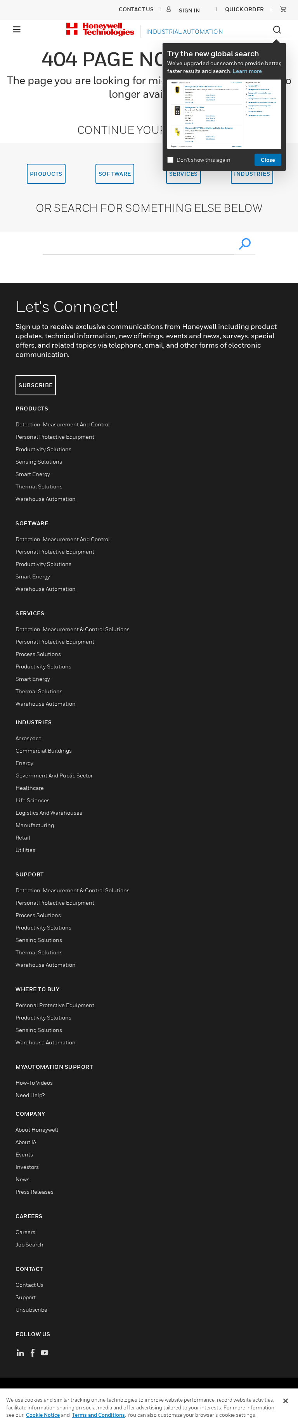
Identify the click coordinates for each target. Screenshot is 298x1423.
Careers (25, 1232)
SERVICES (183, 173)
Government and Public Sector (54, 775)
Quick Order (244, 9)
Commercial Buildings (44, 750)
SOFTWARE (115, 173)
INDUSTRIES (252, 173)
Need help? (30, 1095)
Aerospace (29, 738)
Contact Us (29, 1284)
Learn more (247, 71)
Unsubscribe (31, 1309)
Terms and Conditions (98, 1415)
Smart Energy (33, 474)
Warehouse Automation (46, 498)
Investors (27, 1166)
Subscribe (36, 385)
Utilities (25, 850)
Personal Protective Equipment (55, 436)
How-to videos (34, 1082)
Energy (24, 763)
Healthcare (30, 787)
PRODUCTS (46, 173)
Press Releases (35, 1191)
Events (24, 1154)
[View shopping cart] (282, 8)
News (22, 1179)
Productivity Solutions (43, 449)
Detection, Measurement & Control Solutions (73, 629)
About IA (26, 1142)
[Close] (285, 1400)
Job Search (29, 1244)
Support (26, 1297)
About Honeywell (37, 1129)
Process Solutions (38, 654)
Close (268, 159)
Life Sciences (33, 800)
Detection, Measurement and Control (63, 424)
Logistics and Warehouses (49, 812)
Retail (23, 837)
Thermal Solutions (39, 486)
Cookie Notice (43, 1415)
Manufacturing (35, 825)
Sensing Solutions (39, 461)
